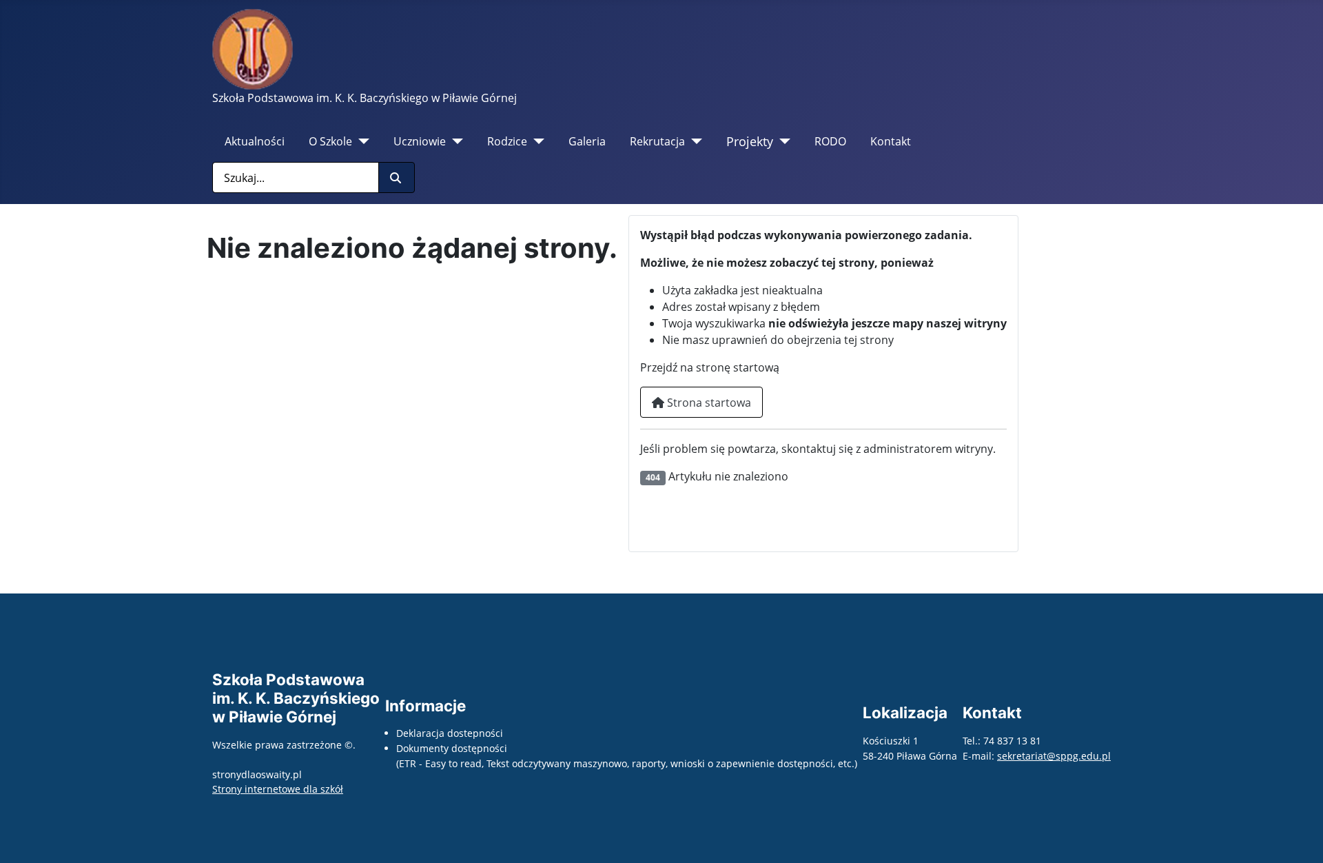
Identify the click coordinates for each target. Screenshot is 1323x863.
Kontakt (890, 141)
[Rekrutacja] (693, 141)
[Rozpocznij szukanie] (396, 177)
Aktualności (255, 141)
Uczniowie (419, 141)
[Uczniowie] (454, 141)
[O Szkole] (360, 141)
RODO (830, 141)
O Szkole (330, 141)
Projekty (749, 141)
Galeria (587, 141)
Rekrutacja (657, 141)
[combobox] (295, 177)
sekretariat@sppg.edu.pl (1054, 755)
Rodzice (507, 141)
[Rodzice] (535, 141)
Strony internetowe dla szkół (277, 788)
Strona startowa (707, 402)
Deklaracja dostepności (449, 733)
